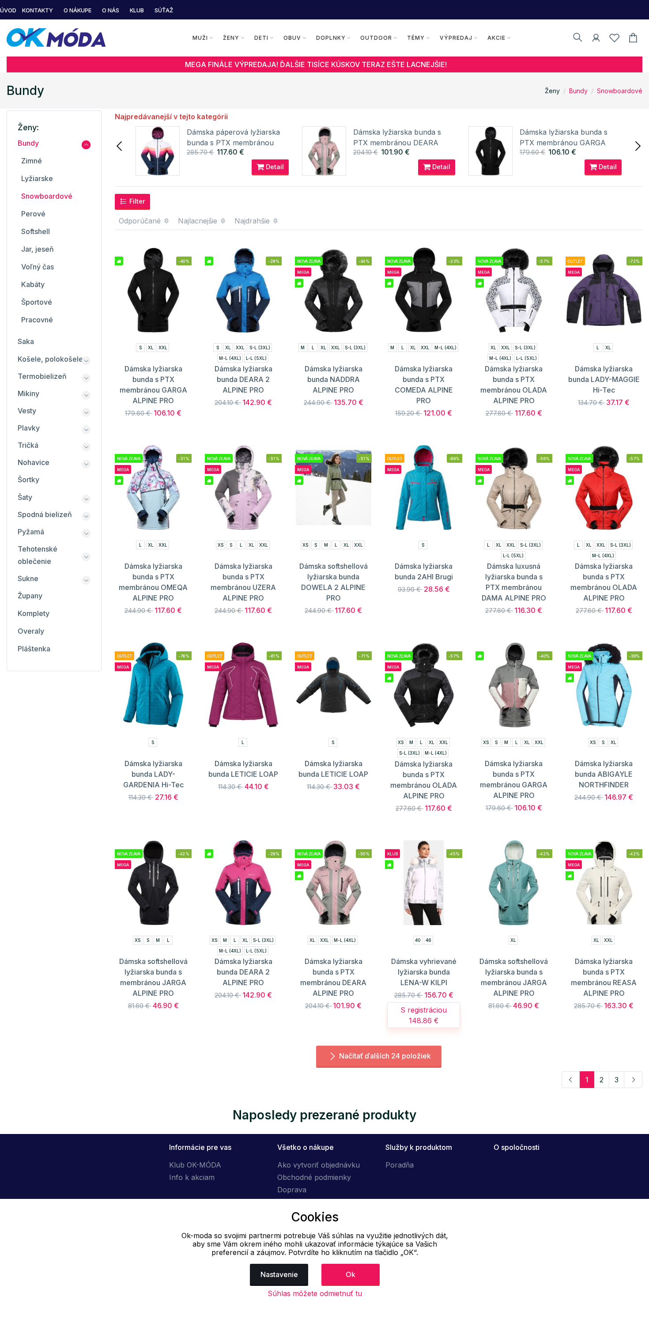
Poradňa (399, 1164)
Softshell (35, 231)
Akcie (496, 37)
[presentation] (120, 145)
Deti (261, 37)
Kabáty (33, 284)
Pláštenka (34, 648)
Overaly (31, 631)
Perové (33, 213)
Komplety (33, 613)
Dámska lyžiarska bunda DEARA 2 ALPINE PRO (243, 379)
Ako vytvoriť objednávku (318, 1164)
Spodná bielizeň (45, 514)
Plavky (29, 427)
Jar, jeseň (37, 249)
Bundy (578, 90)
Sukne (28, 578)
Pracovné (37, 319)
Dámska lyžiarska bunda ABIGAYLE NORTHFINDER (604, 774)
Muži (200, 37)
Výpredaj (456, 37)
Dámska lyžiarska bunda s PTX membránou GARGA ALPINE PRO (563, 143)
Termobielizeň (42, 376)
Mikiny (28, 393)
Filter (136, 201)
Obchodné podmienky (314, 1177)
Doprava (291, 1189)
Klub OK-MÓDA (195, 1164)
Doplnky (331, 37)
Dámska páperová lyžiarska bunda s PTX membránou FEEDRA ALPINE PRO (233, 143)
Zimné (31, 160)
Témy (416, 37)
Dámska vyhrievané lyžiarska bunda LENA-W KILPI (424, 972)
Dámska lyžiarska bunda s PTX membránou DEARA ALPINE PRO (397, 143)
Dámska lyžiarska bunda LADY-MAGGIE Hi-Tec (604, 379)
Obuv (292, 37)
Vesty (27, 410)
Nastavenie (279, 1274)
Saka (26, 341)
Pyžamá (31, 531)
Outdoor (376, 37)
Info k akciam (192, 1177)
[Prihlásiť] (596, 39)
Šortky (28, 479)
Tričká (28, 445)
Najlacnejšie (198, 220)
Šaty (25, 497)
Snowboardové (619, 90)
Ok (350, 1274)
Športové (36, 302)
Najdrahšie (253, 220)
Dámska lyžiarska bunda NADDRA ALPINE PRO (333, 379)
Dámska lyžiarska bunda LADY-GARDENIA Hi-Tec (153, 774)
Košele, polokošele (50, 359)
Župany (30, 595)
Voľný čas (37, 266)
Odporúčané (141, 220)
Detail (274, 166)
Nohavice (33, 462)
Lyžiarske (37, 178)
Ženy (231, 37)
